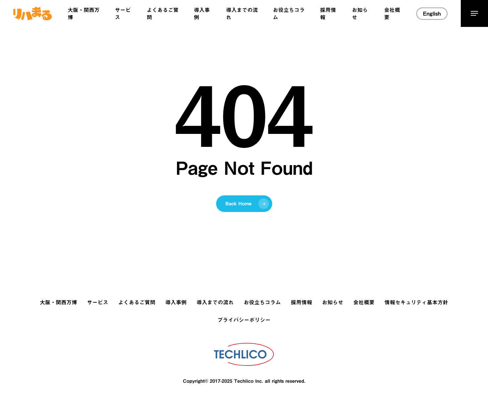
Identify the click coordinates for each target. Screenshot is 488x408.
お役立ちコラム (262, 302)
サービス (97, 302)
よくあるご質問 (136, 302)
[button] (474, 13)
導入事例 (176, 302)
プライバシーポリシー (244, 320)
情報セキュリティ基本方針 (416, 302)
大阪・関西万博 (58, 302)
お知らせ (332, 302)
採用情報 (301, 302)
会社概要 (363, 302)
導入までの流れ (215, 302)
